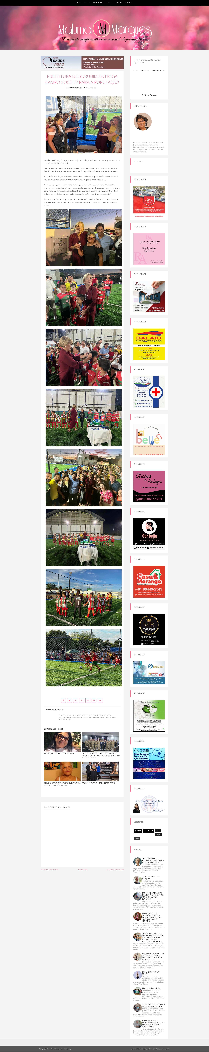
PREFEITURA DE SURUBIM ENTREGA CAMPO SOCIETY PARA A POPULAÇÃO (82, 79)
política (137, 838)
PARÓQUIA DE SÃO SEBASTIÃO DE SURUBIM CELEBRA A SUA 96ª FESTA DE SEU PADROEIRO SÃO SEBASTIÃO (153, 917)
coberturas (149, 830)
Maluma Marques (75, 87)
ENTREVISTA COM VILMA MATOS (151, 973)
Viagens (118, 3)
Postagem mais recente (49, 869)
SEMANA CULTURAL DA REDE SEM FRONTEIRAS (98, 783)
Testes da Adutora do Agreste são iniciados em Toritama (153, 1005)
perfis (158, 830)
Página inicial (83, 869)
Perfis (109, 3)
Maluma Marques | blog (62, 1049)
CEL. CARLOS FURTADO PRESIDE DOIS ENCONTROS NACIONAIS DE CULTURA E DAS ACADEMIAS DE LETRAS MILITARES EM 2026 (101, 755)
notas (138, 831)
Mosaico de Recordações (151, 988)
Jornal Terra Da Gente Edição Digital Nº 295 (149, 70)
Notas (87, 3)
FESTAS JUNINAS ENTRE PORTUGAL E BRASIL (59, 753)
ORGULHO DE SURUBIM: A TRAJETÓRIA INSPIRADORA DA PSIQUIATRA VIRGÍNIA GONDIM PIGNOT (62, 784)
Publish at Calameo (149, 95)
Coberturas (98, 3)
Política (129, 3)
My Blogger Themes (162, 1049)
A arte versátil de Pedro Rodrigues (151, 878)
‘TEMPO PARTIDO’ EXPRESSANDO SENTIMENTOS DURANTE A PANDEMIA (153, 860)
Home (79, 3)
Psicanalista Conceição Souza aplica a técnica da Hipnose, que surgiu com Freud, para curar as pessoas (153, 957)
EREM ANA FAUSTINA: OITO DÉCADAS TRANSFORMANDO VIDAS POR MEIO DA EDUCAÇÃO (152, 896)
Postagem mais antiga (115, 869)
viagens (158, 834)
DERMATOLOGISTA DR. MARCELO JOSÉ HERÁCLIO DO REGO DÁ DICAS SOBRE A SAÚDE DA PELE (153, 1024)
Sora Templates (146, 1049)
